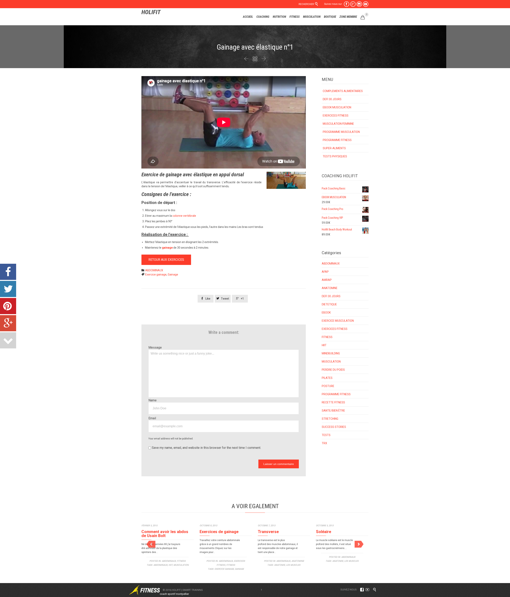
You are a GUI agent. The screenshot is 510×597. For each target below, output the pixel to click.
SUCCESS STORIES (334, 426)
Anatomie (279, 565)
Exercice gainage (156, 274)
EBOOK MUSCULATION (337, 107)
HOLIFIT (151, 12)
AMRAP (327, 279)
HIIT (324, 345)
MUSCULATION (331, 361)
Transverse (268, 531)
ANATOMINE (329, 288)
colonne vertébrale (184, 215)
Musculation (181, 565)
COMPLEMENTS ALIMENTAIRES (343, 91)
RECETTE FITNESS (333, 402)
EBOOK (326, 312)
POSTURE (328, 386)
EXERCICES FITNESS (335, 115)
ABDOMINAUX (154, 270)
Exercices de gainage (219, 531)
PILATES (327, 377)
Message (155, 347)
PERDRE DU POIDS (333, 369)
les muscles (293, 565)
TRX (324, 443)
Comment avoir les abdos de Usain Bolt (164, 533)
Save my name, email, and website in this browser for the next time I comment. (206, 448)
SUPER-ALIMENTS (334, 148)
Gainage (173, 274)
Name (152, 400)
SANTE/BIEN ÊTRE (333, 410)
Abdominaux (160, 565)
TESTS (326, 435)
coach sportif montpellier (174, 593)
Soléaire (323, 531)
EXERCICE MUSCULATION (338, 320)
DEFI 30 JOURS (332, 99)
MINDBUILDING (331, 353)
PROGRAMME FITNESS (337, 140)
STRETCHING (330, 418)
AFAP (325, 271)
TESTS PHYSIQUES (335, 156)
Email (152, 418)
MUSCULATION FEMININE (338, 123)
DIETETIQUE (329, 304)
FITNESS (327, 337)
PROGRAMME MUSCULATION (341, 131)
